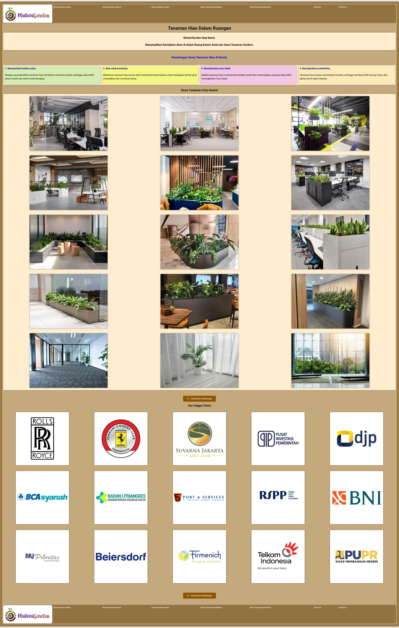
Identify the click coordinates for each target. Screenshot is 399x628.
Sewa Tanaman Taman (160, 7)
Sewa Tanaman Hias (201, 57)
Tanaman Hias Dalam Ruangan (199, 28)
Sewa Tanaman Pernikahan (211, 7)
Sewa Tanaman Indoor (62, 7)
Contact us (342, 7)
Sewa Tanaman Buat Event (260, 7)
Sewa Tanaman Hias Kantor (199, 90)
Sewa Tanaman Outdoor (111, 7)
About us (317, 7)
